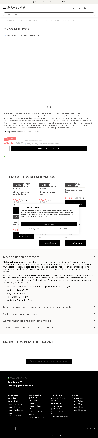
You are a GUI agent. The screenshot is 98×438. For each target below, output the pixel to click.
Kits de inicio (13, 401)
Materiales (12, 398)
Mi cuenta (34, 400)
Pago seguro (57, 403)
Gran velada (78, 398)
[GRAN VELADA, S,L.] (16, 8)
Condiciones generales (56, 407)
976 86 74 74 (15, 382)
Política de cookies (59, 416)
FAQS (31, 414)
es (91, 8)
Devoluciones (35, 411)
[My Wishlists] (73, 8)
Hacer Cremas (14, 407)
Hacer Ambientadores (15, 414)
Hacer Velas (77, 404)
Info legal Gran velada (58, 399)
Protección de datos (57, 412)
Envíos (32, 403)
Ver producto (76, 203)
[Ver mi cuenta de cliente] (79, 8)
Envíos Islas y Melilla (35, 407)
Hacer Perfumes (15, 410)
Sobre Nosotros (36, 417)
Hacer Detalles (79, 410)
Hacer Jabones (15, 404)
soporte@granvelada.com (20, 386)
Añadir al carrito (50, 148)
